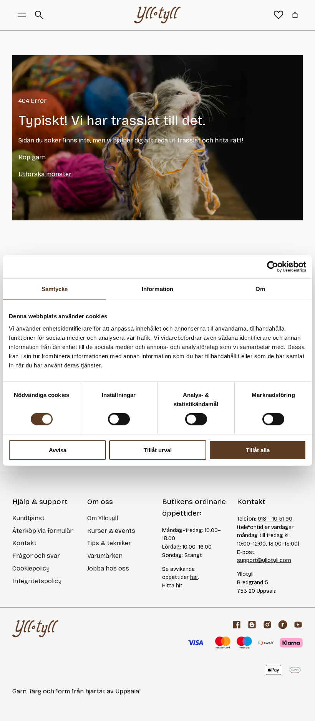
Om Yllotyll (102, 518)
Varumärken (105, 555)
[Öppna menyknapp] (22, 15)
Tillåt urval (158, 449)
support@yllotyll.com (264, 560)
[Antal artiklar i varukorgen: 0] (295, 15)
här (194, 577)
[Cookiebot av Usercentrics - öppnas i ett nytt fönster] (272, 267)
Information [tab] (157, 289)
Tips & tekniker (109, 543)
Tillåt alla (258, 449)
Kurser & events (111, 530)
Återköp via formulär (42, 530)
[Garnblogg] (252, 624)
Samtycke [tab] (54, 289)
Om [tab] (260, 289)
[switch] (119, 419)
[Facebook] (236, 624)
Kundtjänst (28, 518)
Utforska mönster (44, 174)
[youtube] (298, 624)
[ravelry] (282, 624)
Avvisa (57, 449)
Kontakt (24, 543)
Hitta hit (172, 585)
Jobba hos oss (108, 568)
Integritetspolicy (36, 581)
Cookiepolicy (31, 568)
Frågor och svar (36, 555)
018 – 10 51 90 (275, 519)
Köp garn (32, 157)
